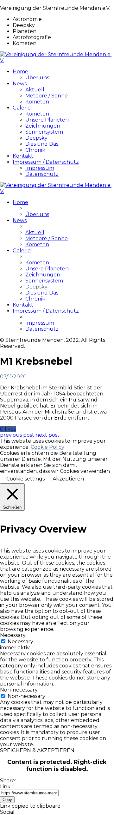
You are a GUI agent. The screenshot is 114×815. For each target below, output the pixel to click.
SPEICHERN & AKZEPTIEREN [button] (37, 750)
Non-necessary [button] (19, 690)
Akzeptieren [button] (68, 479)
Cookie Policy (47, 447)
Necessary (20, 642)
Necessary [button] (13, 635)
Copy (7, 799)
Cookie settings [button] (25, 479)
